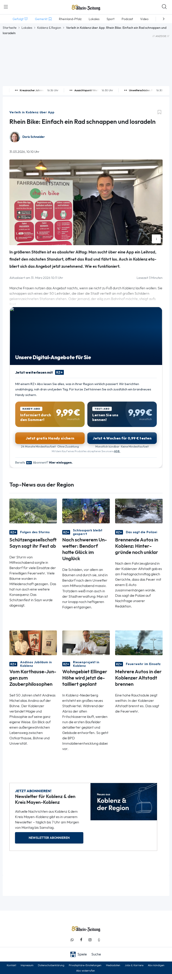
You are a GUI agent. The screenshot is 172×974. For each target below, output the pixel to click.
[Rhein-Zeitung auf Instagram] (90, 939)
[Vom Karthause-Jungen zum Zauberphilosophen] (33, 642)
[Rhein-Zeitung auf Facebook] (81, 939)
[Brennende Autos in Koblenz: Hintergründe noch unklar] (139, 510)
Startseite (10, 28)
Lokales (27, 28)
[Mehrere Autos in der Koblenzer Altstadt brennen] (139, 642)
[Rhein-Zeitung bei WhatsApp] (72, 939)
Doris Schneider (33, 137)
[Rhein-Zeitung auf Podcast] (99, 939)
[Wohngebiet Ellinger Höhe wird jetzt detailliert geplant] (86, 642)
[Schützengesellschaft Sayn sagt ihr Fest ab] (33, 510)
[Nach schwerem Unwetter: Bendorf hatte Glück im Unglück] (86, 510)
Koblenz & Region (49, 28)
